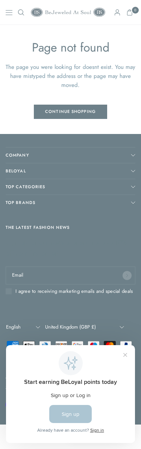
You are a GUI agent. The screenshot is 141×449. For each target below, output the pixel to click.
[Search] (21, 12)
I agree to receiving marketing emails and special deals (74, 291)
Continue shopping (70, 111)
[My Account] (117, 12)
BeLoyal (16, 171)
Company (17, 155)
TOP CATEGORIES (25, 187)
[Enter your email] (127, 275)
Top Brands (20, 202)
